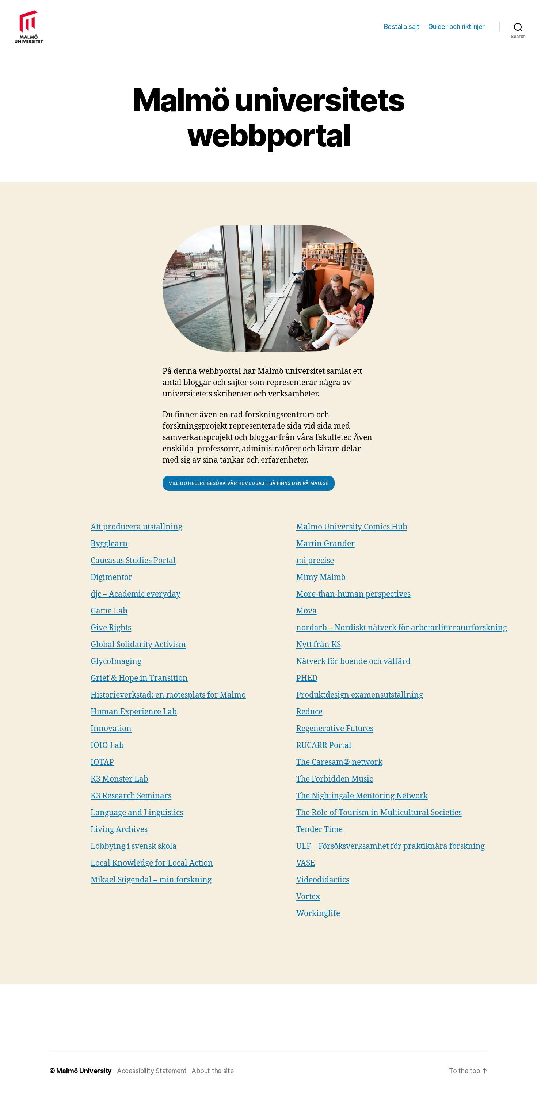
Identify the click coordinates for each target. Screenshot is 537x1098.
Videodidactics (322, 880)
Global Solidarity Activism (138, 645)
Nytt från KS (318, 645)
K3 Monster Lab (119, 779)
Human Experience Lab (134, 712)
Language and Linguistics (137, 813)
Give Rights (111, 628)
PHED (306, 678)
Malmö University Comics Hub (351, 527)
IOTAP (102, 762)
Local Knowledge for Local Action (152, 863)
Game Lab (109, 611)
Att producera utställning (136, 527)
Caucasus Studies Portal (133, 561)
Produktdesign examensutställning (359, 695)
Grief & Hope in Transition (139, 678)
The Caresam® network (339, 762)
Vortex (308, 897)
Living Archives (119, 830)
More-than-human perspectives (353, 594)
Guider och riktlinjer (456, 26)
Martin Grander (325, 544)
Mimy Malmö (321, 577)
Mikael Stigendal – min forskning (151, 880)
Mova (306, 611)
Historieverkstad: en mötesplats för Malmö (168, 695)
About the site (212, 1071)
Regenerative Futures (334, 729)
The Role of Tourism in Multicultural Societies (379, 813)
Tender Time (319, 830)
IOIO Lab (107, 746)
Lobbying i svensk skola (134, 846)
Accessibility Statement (152, 1071)
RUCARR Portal (323, 746)
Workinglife (318, 914)
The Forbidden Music (334, 779)
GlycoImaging (116, 661)
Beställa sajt (401, 26)
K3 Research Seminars (131, 796)
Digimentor (111, 577)
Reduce (309, 712)
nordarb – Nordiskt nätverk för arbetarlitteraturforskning (401, 628)
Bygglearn (109, 544)
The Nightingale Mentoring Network (362, 796)
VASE (305, 863)
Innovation (111, 729)
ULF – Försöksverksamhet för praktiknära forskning (390, 846)
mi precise (315, 561)
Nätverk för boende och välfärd (353, 661)
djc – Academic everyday (135, 594)
